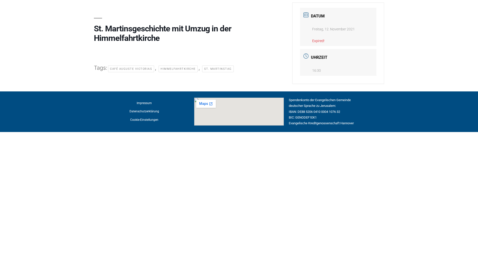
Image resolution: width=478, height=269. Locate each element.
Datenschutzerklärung (144, 111)
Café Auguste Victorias (131, 68)
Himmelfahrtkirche (178, 68)
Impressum (144, 103)
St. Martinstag (218, 68)
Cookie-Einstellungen (144, 120)
